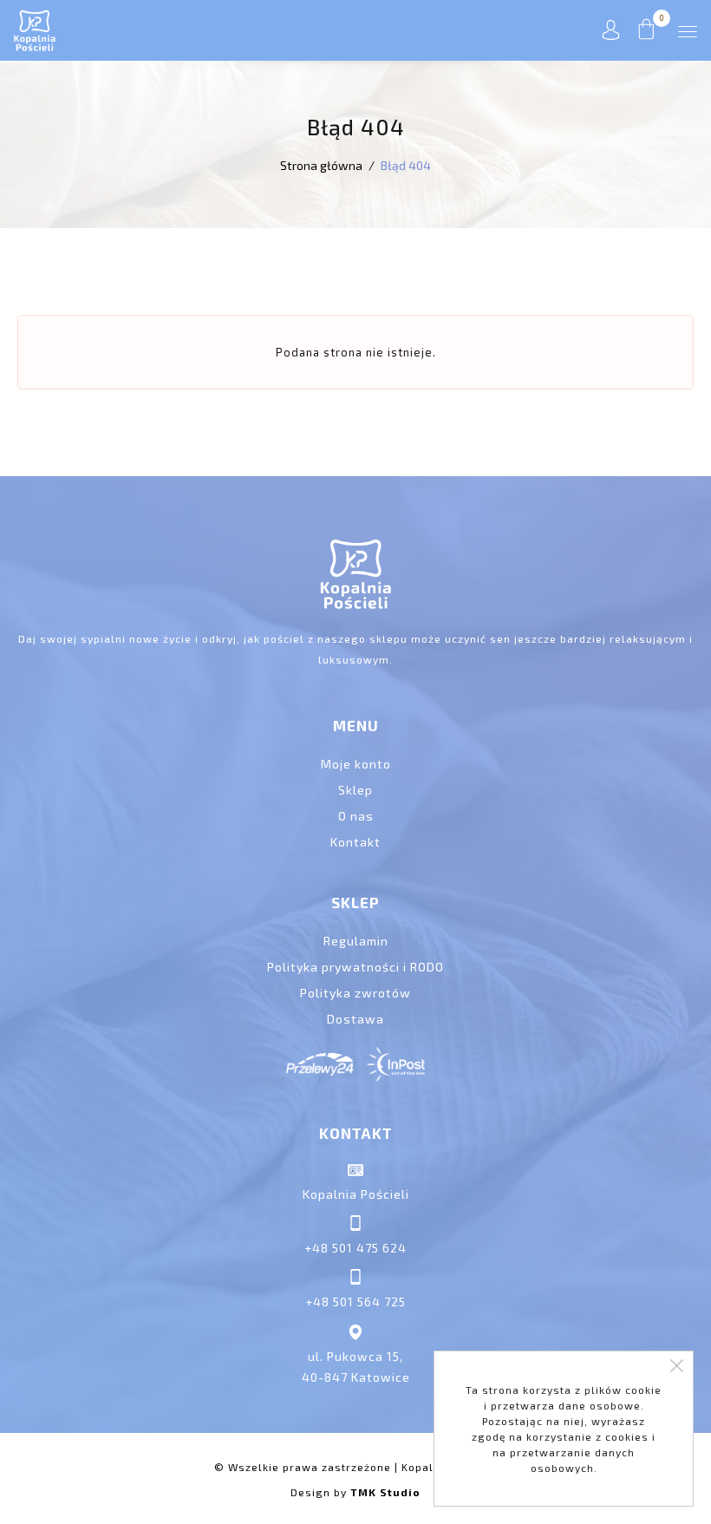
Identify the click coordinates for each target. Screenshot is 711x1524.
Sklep (355, 789)
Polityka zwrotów (355, 992)
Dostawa (355, 1018)
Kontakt (355, 841)
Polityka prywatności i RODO (355, 966)
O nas (356, 815)
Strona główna (321, 165)
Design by (355, 1492)
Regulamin (355, 940)
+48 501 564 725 (355, 1301)
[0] (646, 35)
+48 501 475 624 (355, 1247)
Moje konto (356, 763)
